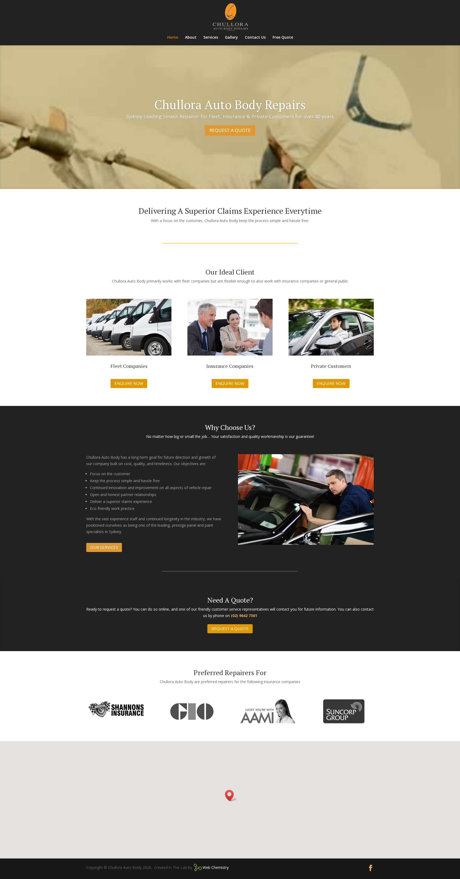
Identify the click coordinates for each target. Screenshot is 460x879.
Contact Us (255, 37)
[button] (231, 795)
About (190, 37)
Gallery (231, 37)
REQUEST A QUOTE (230, 130)
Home (172, 37)
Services (210, 37)
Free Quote (283, 37)
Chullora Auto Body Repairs (230, 104)
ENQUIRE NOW (128, 383)
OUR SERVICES (104, 547)
